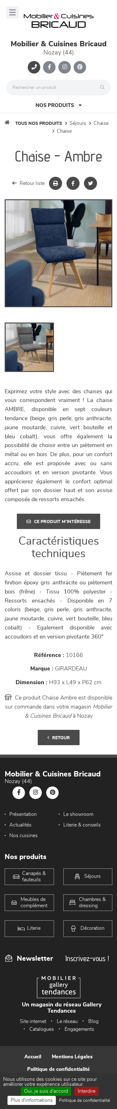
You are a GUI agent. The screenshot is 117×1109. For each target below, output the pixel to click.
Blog (93, 1021)
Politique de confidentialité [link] (84, 1100)
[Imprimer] (55, 183)
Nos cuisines (23, 835)
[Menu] (12, 12)
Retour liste (32, 183)
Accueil (32, 1056)
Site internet (33, 1021)
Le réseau (67, 1021)
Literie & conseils (82, 824)
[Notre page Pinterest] (80, 67)
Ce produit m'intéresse (62, 522)
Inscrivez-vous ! (87, 958)
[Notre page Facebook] (49, 67)
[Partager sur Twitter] (90, 183)
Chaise (101, 123)
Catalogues (41, 1029)
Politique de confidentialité (58, 1069)
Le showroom (78, 814)
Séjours (78, 123)
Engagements (79, 1029)
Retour (61, 738)
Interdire (86, 1091)
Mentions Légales (72, 1056)
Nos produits (55, 105)
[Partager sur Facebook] (73, 183)
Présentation (23, 814)
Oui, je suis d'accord (46, 1091)
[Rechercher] (104, 87)
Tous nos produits (38, 123)
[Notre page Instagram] (64, 67)
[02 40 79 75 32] (34, 67)
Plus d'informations (32, 1100)
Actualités (20, 824)
